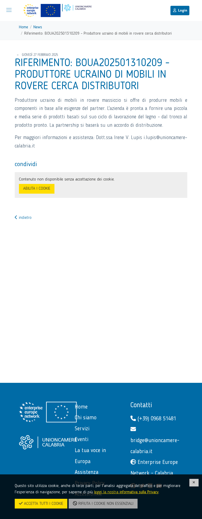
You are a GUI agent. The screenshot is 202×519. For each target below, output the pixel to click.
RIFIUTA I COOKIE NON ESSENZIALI (105, 504)
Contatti (141, 405)
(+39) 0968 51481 (156, 419)
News (37, 27)
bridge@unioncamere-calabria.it (154, 446)
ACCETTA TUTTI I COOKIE (43, 504)
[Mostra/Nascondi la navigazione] (9, 10)
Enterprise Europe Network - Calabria (154, 468)
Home (23, 27)
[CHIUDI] (194, 482)
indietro (24, 218)
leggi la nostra (126, 492)
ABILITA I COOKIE (36, 189)
